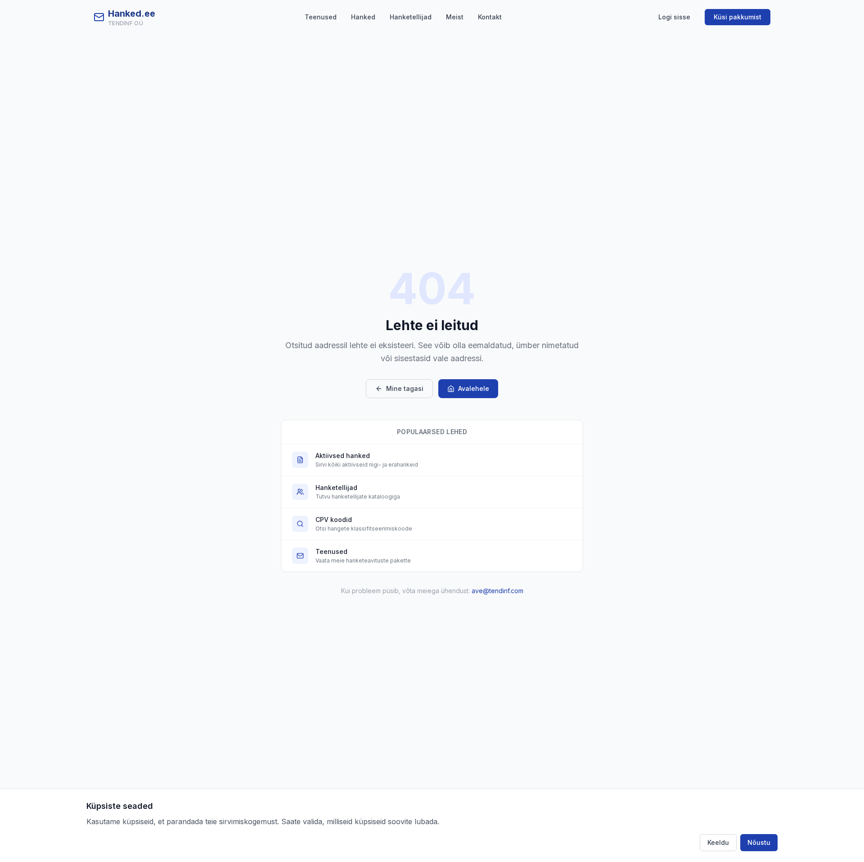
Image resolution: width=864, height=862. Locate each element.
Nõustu (758, 842)
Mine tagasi (404, 388)
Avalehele (473, 388)
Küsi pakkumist (737, 17)
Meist (455, 17)
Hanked (363, 17)
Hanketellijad (411, 17)
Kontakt (490, 17)
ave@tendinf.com (497, 590)
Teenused (321, 17)
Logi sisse (674, 17)
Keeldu (718, 842)
